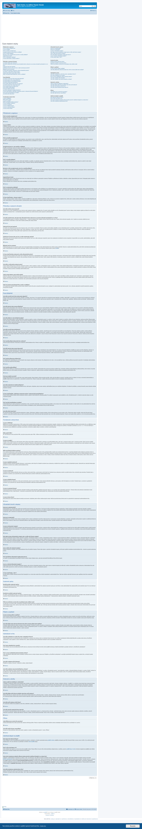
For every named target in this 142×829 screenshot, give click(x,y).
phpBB (56, 248)
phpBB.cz (53, 813)
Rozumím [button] (132, 826)
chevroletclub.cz (71, 818)
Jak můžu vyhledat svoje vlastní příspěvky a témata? (61, 79)
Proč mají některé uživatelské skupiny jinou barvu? (61, 54)
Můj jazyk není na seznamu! (8, 69)
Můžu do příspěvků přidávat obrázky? (10, 101)
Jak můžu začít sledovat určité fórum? (58, 85)
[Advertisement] (49, 28)
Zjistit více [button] (43, 826)
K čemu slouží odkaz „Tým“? (56, 57)
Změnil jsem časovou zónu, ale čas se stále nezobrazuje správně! (16, 67)
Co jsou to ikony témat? (7, 108)
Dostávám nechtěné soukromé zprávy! (58, 62)
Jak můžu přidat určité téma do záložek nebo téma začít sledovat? (64, 84)
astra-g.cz (53, 818)
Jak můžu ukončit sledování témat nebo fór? (59, 87)
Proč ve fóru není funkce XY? (56, 98)
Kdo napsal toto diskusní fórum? (57, 97)
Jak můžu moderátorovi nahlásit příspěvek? (12, 90)
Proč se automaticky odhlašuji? (9, 57)
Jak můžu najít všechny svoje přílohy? (58, 92)
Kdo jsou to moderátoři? (55, 49)
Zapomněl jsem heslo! (7, 55)
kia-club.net (89, 818)
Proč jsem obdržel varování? (9, 88)
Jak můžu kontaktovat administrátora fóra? (59, 101)
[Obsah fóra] (10, 5)
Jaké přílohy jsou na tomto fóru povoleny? (59, 91)
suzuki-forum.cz (95, 818)
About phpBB (31, 741)
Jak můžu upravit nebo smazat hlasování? (11, 84)
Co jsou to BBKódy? (7, 98)
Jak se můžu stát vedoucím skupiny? (58, 53)
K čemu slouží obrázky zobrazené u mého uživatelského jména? (16, 70)
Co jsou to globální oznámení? (9, 103)
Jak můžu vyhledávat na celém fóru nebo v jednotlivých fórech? (63, 74)
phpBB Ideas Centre (70, 749)
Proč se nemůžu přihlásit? (8, 53)
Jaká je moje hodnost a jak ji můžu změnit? (11, 72)
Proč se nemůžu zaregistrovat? (9, 50)
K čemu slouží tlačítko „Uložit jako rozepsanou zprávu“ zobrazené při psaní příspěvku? (20, 91)
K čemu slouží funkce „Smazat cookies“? (11, 58)
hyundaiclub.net (78, 818)
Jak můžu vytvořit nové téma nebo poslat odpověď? (13, 78)
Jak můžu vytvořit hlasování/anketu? (10, 82)
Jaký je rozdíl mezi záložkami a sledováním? (59, 83)
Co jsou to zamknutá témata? (9, 107)
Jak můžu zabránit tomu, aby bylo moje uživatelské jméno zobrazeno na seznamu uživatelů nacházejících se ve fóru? (25, 65)
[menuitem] (12, 11)
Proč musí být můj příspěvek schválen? (11, 92)
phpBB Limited (51, 740)
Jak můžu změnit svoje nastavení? (10, 62)
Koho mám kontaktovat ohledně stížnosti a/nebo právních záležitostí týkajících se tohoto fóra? (69, 99)
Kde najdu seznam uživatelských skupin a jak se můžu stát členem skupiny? (66, 52)
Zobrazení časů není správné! (9, 66)
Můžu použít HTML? (7, 99)
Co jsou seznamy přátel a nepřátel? (58, 68)
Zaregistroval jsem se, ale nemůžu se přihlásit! (12, 52)
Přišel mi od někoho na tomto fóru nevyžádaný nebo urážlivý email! (64, 64)
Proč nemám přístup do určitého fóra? (10, 86)
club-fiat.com (83, 818)
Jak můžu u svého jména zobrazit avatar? (11, 71)
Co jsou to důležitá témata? (8, 105)
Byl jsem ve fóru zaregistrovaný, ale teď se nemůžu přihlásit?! (15, 54)
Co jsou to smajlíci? (7, 100)
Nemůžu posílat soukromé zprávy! (57, 61)
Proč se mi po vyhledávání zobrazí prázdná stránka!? (61, 76)
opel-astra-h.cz (58, 818)
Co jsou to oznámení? (7, 104)
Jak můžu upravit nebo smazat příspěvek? (11, 79)
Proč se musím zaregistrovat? (9, 48)
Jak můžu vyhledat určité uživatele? (58, 77)
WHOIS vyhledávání (7, 759)
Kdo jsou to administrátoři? (56, 48)
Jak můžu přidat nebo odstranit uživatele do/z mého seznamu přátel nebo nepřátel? (67, 69)
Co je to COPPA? (6, 49)
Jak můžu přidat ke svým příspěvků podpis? (12, 81)
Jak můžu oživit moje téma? (8, 93)
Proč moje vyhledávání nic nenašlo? (58, 75)
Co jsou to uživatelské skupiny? (57, 50)
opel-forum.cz (64, 818)
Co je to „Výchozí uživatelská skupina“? (58, 55)
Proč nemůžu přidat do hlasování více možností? (13, 83)
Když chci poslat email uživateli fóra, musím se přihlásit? (14, 74)
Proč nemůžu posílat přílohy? (9, 87)
